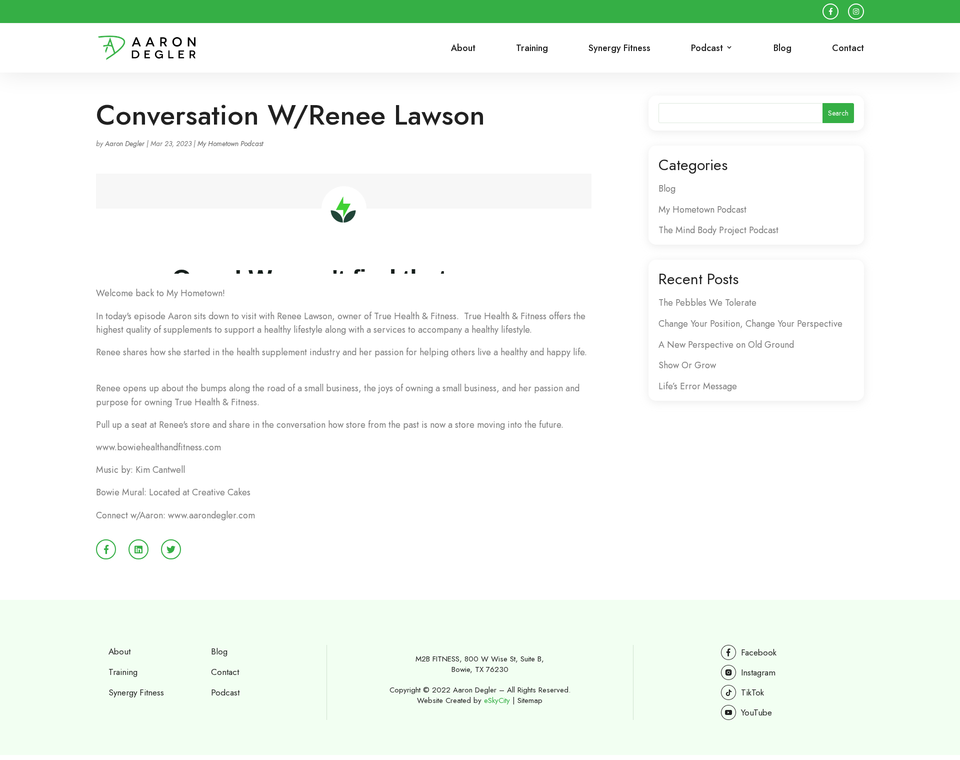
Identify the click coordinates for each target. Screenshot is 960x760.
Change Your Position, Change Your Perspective (750, 323)
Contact (848, 49)
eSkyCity (497, 700)
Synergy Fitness (619, 49)
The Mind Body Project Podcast (718, 230)
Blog (783, 49)
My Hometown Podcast (230, 144)
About (463, 49)
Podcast (225, 692)
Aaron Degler (124, 144)
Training (532, 49)
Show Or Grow (687, 365)
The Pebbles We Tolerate (707, 302)
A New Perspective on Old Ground (726, 344)
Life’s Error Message (697, 386)
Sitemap (530, 700)
